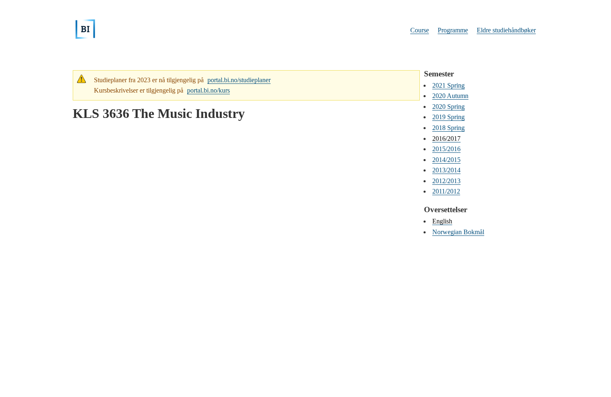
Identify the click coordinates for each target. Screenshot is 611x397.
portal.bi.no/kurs (208, 90)
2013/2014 (446, 170)
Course (419, 30)
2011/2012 (446, 191)
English (442, 221)
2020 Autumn (450, 95)
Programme (453, 30)
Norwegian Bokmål (458, 231)
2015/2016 (446, 148)
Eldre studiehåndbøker (506, 30)
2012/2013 (446, 180)
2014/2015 (446, 159)
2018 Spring (448, 127)
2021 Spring (448, 85)
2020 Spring (448, 106)
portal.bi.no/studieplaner (239, 79)
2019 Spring (448, 116)
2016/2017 (446, 138)
